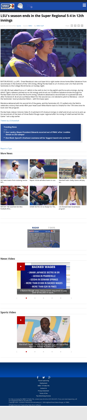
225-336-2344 (27, 401)
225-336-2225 (53, 399)
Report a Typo (6, 148)
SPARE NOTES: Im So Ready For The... (43, 207)
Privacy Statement (43, 391)
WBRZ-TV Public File (43, 386)
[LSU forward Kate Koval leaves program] (72, 195)
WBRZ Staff (40, 26)
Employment (43, 383)
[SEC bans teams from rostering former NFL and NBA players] (14, 169)
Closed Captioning (43, 381)
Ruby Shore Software (35, 405)
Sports (19, 26)
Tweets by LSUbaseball (10, 120)
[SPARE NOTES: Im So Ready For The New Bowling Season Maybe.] (43, 195)
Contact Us (43, 388)
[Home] (8, 6)
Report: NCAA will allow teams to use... (43, 180)
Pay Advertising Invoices (43, 396)
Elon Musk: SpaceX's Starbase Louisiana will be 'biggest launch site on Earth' (38, 138)
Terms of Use (43, 393)
